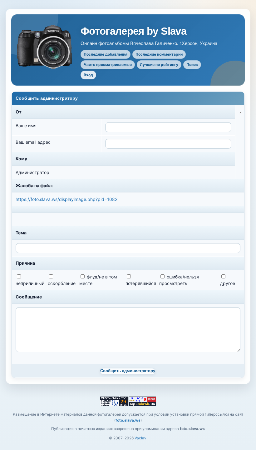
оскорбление (62, 283)
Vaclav (140, 438)
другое (227, 283)
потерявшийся (141, 283)
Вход (88, 74)
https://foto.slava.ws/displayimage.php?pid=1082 (66, 199)
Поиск (192, 64)
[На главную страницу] (45, 47)
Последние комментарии (159, 54)
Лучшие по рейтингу (159, 64)
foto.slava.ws (128, 420)
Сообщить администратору (127, 371)
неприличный (30, 283)
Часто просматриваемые (108, 64)
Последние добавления (105, 54)
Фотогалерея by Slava (133, 31)
